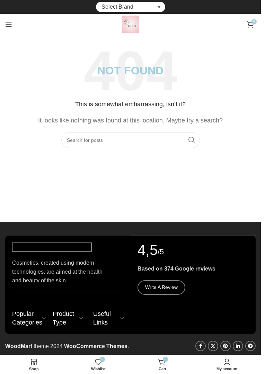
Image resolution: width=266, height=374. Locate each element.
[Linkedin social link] (238, 346)
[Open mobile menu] (9, 24)
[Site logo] (130, 24)
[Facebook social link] (200, 346)
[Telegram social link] (250, 346)
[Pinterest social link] (225, 346)
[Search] (192, 140)
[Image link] (52, 247)
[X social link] (213, 346)
